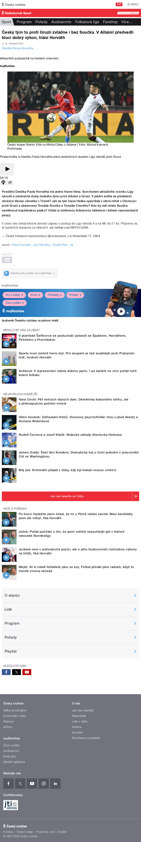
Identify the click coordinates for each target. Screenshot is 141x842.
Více (126, 22)
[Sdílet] (10, 182)
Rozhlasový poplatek (86, 738)
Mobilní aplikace (14, 762)
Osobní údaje (25, 831)
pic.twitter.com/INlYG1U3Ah (69, 227)
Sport (6, 22)
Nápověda (79, 716)
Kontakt (77, 732)
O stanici (12, 595)
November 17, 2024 (86, 236)
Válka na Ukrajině (14, 710)
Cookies (8, 831)
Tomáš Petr (60, 245)
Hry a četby (13, 295)
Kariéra (77, 727)
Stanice (8, 721)
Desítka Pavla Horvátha (17, 48)
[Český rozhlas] (13, 4)
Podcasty (9, 756)
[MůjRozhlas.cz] (7, 66)
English (62, 831)
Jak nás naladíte (83, 710)
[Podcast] (3, 182)
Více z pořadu (15, 508)
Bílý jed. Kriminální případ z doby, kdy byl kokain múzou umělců (67, 470)
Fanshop (110, 22)
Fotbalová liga (87, 22)
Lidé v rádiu (80, 721)
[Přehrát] (7, 169)
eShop (7, 727)
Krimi (34, 295)
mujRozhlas (9, 285)
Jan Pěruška (41, 245)
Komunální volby (14, 716)
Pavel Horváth (21, 245)
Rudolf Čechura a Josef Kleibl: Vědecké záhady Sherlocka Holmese (70, 435)
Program (24, 22)
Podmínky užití (46, 831)
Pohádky (53, 295)
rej (71, 245)
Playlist (11, 651)
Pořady (41, 22)
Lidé (8, 609)
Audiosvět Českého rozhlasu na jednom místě (30, 320)
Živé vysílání (13, 303)
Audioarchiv (61, 22)
